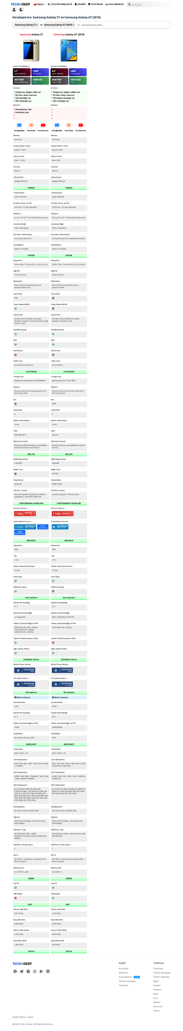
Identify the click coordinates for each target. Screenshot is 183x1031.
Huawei (156, 985)
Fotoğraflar (19, 130)
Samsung (157, 1006)
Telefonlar (97, 4)
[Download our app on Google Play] (41, 971)
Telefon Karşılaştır (61, 4)
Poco (155, 998)
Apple (156, 981)
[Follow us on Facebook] (15, 971)
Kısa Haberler (116, 4)
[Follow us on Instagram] (34, 971)
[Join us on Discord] (48, 971)
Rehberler (123, 972)
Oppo (155, 993)
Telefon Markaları (161, 977)
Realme (156, 1002)
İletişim (30, 1017)
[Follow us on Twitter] (21, 971)
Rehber (82, 4)
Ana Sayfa (123, 968)
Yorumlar (31, 130)
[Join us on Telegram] (28, 971)
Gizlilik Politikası (19, 1017)
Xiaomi (156, 1010)
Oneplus (157, 989)
